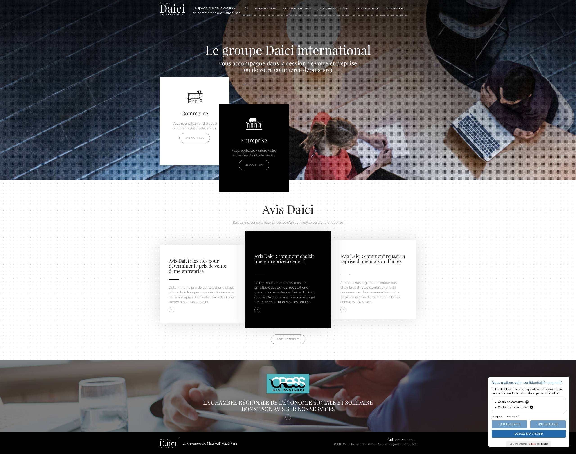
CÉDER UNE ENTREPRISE (333, 8)
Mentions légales (388, 444)
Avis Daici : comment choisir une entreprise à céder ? (284, 258)
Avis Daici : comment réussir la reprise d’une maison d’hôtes (372, 258)
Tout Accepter (509, 424)
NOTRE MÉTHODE (266, 8)
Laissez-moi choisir (528, 433)
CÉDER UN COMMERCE (297, 8)
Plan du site (409, 444)
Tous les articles (288, 339)
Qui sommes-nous (402, 440)
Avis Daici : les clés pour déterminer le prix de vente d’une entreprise (197, 265)
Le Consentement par (529, 444)
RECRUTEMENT (394, 8)
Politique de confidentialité (505, 416)
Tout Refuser (548, 424)
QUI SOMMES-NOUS (367, 8)
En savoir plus (194, 138)
